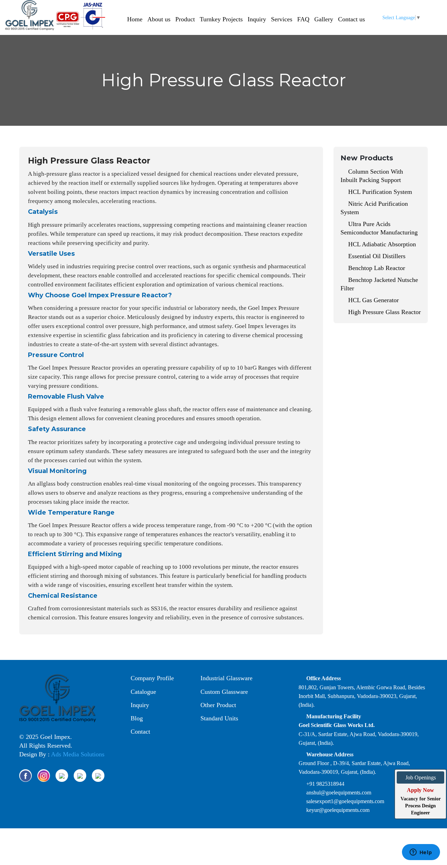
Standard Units (218, 718)
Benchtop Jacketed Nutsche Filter (379, 284)
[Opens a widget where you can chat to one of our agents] (421, 853)
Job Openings (420, 777)
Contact (139, 731)
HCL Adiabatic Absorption (381, 244)
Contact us (351, 19)
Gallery (323, 19)
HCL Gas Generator (372, 300)
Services (281, 19)
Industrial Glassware (225, 678)
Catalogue (142, 691)
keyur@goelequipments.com (337, 810)
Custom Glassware (223, 691)
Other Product (217, 705)
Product (185, 19)
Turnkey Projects (221, 19)
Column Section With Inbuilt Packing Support (371, 175)
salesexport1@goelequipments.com (345, 801)
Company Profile (151, 678)
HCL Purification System (379, 191)
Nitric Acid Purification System (374, 208)
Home (134, 19)
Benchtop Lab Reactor (375, 267)
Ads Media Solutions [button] (77, 754)
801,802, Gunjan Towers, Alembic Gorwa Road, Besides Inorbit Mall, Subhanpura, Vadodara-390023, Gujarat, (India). (362, 696)
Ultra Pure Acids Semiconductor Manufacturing (379, 228)
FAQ (303, 19)
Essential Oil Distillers (375, 256)
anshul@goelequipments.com (338, 792)
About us (158, 19)
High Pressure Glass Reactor (383, 311)
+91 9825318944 (325, 784)
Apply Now (420, 790)
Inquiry (257, 19)
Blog (136, 718)
